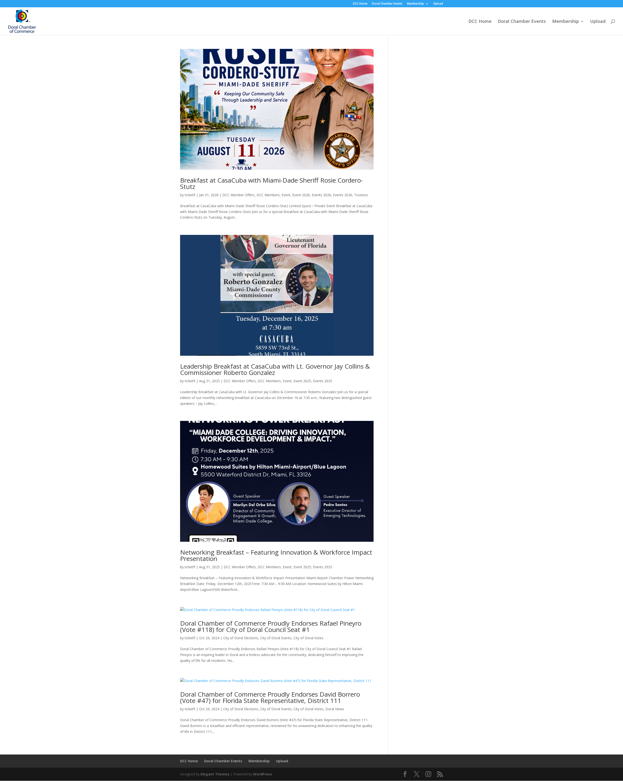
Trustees (361, 195)
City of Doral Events (276, 638)
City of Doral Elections (240, 638)
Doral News (334, 709)
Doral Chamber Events (387, 4)
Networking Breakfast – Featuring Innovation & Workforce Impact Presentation (276, 555)
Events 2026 (321, 195)
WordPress (262, 774)
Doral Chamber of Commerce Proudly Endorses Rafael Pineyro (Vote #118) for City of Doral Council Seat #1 (270, 626)
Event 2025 (302, 381)
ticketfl (190, 195)
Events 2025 (322, 381)
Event (286, 195)
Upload (438, 4)
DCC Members (268, 195)
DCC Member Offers (238, 195)
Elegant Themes (215, 774)
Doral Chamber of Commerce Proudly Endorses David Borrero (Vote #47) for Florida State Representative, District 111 (270, 697)
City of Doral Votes (308, 638)
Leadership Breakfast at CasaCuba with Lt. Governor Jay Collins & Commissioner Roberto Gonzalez (275, 369)
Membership (415, 4)
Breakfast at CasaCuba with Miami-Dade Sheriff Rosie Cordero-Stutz (271, 183)
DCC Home (360, 4)
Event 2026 (301, 195)
